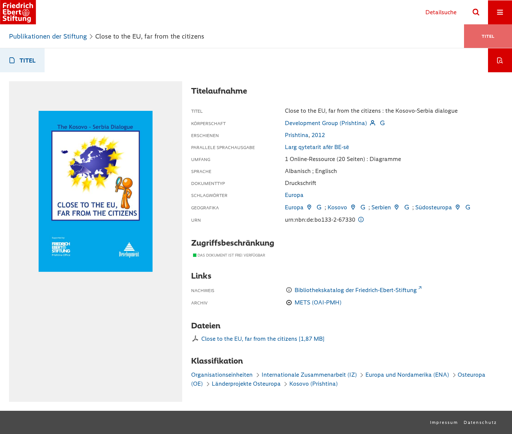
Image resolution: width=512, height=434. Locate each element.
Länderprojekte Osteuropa (247, 383)
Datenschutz (480, 422)
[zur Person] (372, 123)
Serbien (381, 207)
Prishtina (296, 135)
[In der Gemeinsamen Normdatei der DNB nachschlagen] (382, 123)
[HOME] (18, 12)
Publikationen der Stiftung (48, 36)
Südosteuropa (433, 207)
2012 (318, 135)
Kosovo (337, 207)
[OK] (476, 12)
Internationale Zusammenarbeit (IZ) (309, 374)
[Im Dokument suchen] (500, 60)
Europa (294, 194)
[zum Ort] (309, 207)
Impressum (444, 422)
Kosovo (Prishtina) (313, 383)
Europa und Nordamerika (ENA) (407, 374)
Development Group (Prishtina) (326, 123)
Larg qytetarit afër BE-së (317, 147)
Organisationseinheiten (222, 374)
